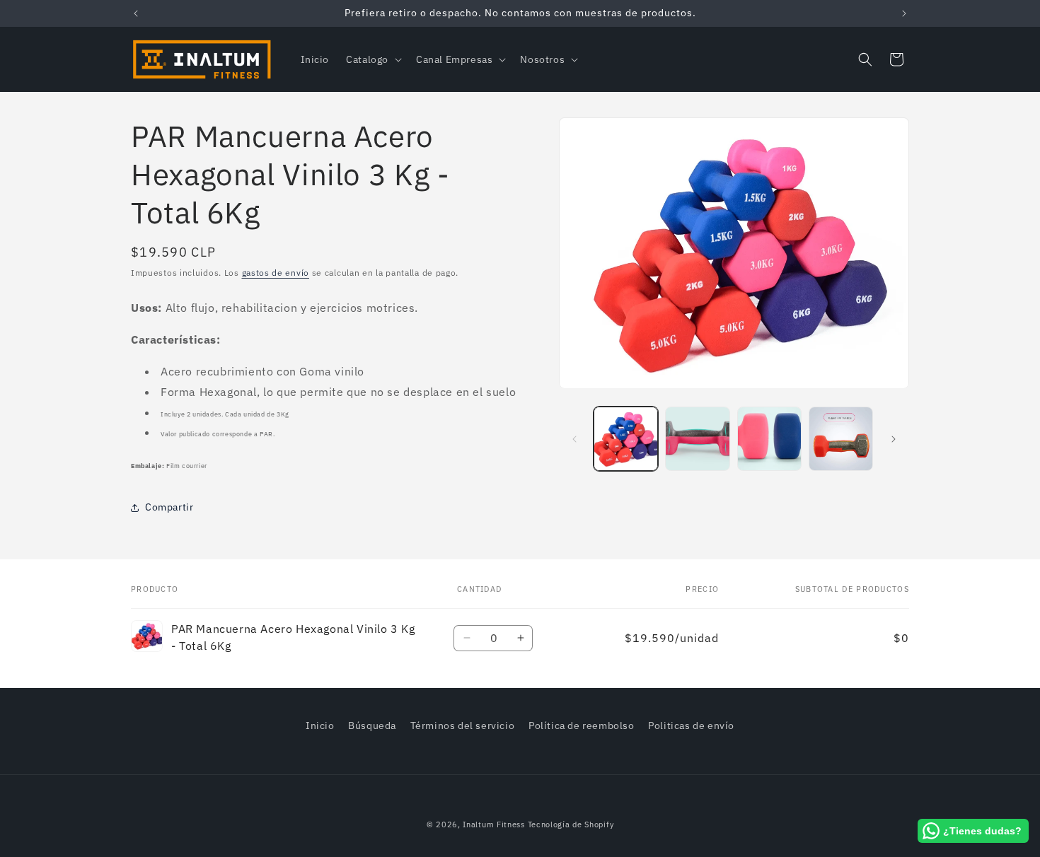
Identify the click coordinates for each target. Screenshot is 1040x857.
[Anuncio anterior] (135, 13)
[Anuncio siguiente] (904, 13)
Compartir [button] (169, 507)
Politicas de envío (691, 725)
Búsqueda (372, 725)
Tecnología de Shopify (571, 824)
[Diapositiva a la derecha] (893, 439)
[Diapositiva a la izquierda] (574, 439)
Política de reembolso (581, 725)
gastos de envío (276, 272)
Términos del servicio (462, 725)
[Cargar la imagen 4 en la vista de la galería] (841, 439)
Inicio (320, 725)
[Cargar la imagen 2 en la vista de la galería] (697, 439)
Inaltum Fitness (494, 824)
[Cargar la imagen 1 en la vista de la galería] (626, 439)
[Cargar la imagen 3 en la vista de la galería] (769, 439)
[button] (372, 59)
